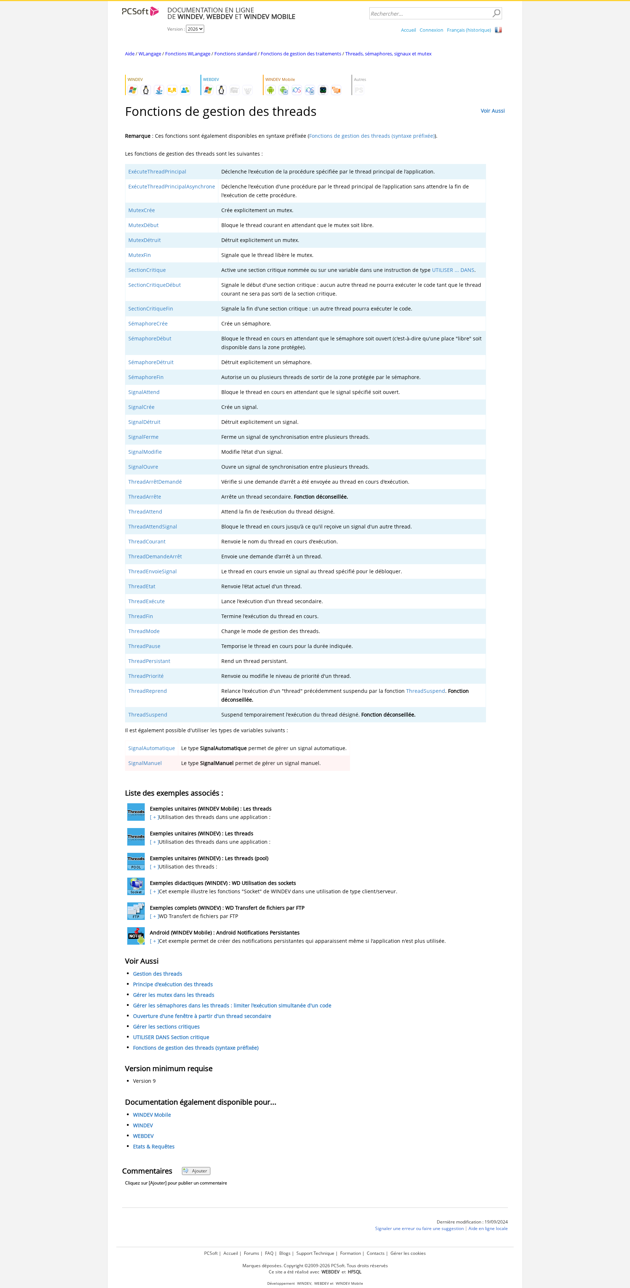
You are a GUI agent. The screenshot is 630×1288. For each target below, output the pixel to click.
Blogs (285, 1253)
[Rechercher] (496, 13)
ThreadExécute (146, 601)
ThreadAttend (145, 511)
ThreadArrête (144, 496)
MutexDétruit (144, 240)
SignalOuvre (143, 466)
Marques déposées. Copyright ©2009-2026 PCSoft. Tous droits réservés (315, 1265)
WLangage (150, 53)
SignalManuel (145, 763)
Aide (130, 53)
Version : (176, 29)
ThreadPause (144, 646)
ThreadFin (140, 616)
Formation (350, 1253)
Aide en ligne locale (488, 1228)
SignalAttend (144, 392)
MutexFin (139, 254)
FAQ (269, 1253)
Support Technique (315, 1253)
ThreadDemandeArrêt (155, 556)
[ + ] (154, 816)
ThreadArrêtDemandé (155, 481)
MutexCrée (141, 210)
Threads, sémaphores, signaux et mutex (388, 53)
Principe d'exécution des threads (173, 984)
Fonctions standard (235, 53)
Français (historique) (469, 30)
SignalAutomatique (151, 748)
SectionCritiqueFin (150, 308)
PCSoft (211, 1253)
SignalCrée (141, 406)
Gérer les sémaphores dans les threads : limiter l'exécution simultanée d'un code (232, 1005)
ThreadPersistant (149, 660)
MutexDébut (143, 225)
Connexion (431, 30)
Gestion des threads (157, 973)
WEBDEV (143, 1135)
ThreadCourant (147, 541)
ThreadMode (144, 631)
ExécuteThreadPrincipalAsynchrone (171, 186)
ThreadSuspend (425, 690)
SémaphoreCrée (148, 323)
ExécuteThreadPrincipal (157, 171)
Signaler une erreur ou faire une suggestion (419, 1228)
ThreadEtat (141, 586)
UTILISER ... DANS (453, 269)
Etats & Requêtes (154, 1146)
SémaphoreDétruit (151, 362)
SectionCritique (147, 269)
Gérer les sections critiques (166, 1026)
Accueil (408, 30)
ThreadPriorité (146, 675)
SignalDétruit (144, 421)
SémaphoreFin (146, 377)
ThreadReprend (147, 690)
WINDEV (143, 1125)
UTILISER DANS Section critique (171, 1037)
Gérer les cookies (408, 1253)
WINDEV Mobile (152, 1114)
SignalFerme (143, 436)
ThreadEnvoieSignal (152, 571)
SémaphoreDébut (149, 338)
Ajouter (199, 1171)
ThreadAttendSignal (152, 526)
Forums (251, 1253)
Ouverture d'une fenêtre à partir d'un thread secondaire (202, 1015)
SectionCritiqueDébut (154, 284)
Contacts (376, 1253)
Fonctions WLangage (187, 53)
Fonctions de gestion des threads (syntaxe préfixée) (372, 135)
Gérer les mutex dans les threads (173, 994)
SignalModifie (145, 451)
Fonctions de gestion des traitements (301, 53)
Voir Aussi (493, 110)
